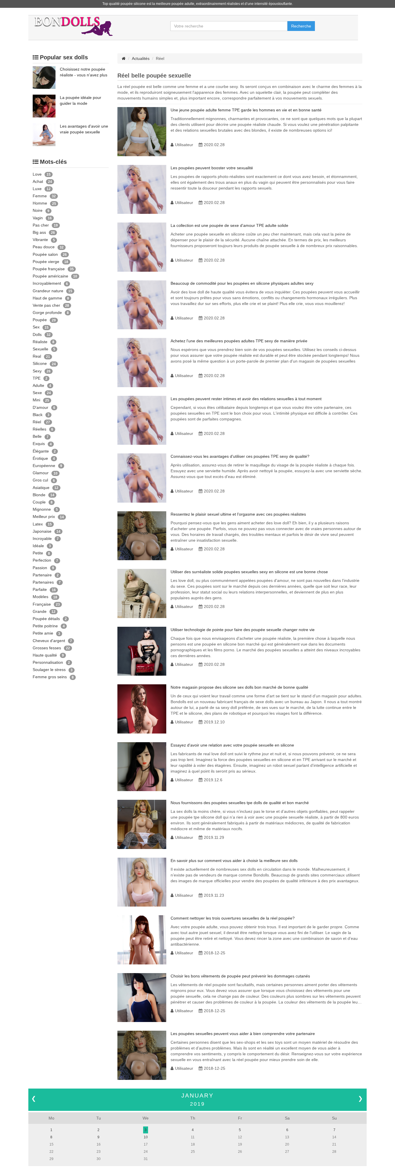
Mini (36, 400)
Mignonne (42, 509)
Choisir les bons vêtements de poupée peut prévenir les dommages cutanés (240, 976)
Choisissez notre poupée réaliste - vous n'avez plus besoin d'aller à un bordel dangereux (83, 72)
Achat (38, 181)
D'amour (40, 407)
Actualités (140, 58)
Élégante (41, 451)
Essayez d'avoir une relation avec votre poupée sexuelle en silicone (232, 745)
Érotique (40, 458)
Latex (38, 524)
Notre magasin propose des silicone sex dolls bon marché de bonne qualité (239, 687)
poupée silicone (133, 4)
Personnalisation (48, 662)
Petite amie (43, 633)
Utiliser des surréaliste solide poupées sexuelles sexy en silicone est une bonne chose (249, 571)
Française (42, 604)
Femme (40, 196)
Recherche (301, 26)
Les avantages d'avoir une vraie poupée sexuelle (84, 129)
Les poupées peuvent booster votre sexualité (212, 168)
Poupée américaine (50, 276)
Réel (37, 422)
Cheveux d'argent (49, 640)
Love (37, 174)
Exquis (39, 443)
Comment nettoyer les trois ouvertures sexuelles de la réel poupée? (233, 918)
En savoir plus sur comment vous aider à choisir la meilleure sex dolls (234, 860)
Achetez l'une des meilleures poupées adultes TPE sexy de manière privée (239, 341)
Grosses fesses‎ (47, 648)
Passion (40, 567)
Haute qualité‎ (45, 655)
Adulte (38, 385)
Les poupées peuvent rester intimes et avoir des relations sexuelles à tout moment (246, 398)
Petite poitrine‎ (45, 626)
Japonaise (42, 531)
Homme (40, 203)
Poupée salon (45, 254)
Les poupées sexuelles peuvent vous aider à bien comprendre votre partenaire (243, 1033)
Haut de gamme (47, 298)
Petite (38, 553)
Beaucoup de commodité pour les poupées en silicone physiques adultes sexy (242, 283)
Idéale (38, 545)
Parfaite (40, 589)
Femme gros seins (50, 676)
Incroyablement (47, 283)
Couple (39, 502)
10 (146, 1137)
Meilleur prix (44, 516)
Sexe (37, 392)
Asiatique (41, 487)
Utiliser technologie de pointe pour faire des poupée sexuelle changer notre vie (243, 629)
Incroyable (42, 538)
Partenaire (42, 575)
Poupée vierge (46, 261)
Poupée (40, 319)
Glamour (41, 472)
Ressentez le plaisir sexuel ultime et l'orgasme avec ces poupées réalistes (238, 514)
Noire (38, 210)
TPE (36, 378)
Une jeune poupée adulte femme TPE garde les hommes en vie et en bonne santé (246, 110)
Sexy (37, 371)
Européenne (44, 465)
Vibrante (40, 239)
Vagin (38, 218)
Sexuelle (40, 349)
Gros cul (40, 480)
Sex (36, 327)
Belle (37, 436)
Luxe (37, 188)
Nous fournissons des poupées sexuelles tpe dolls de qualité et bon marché (240, 802)
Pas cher (41, 225)
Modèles (40, 596)
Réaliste (40, 341)
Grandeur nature (48, 290)
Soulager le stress (49, 669)
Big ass (39, 232)
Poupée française (49, 268)
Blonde (39, 494)
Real (37, 356)
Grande (40, 611)
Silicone (40, 363)
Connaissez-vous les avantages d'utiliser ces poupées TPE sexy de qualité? (240, 456)
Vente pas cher (46, 305)
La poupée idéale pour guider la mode (80, 100)
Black (38, 414)
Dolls (37, 334)
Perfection (42, 560)
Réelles (39, 429)
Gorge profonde (47, 312)
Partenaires (43, 582)
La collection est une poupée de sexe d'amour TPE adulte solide (229, 225)
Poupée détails (46, 618)
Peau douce (44, 247)
